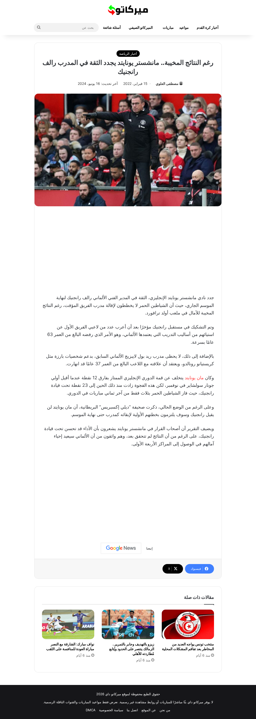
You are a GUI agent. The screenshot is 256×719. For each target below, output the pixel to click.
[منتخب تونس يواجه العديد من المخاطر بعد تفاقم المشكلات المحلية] (188, 624)
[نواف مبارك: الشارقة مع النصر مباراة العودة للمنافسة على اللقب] (68, 624)
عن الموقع (149, 710)
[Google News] (121, 548)
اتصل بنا (132, 710)
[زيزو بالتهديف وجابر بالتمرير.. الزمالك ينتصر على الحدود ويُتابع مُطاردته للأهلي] (128, 624)
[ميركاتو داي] (128, 10)
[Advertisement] (128, 249)
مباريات (168, 27)
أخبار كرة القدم (207, 27)
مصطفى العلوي (167, 83)
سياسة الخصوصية (111, 710)
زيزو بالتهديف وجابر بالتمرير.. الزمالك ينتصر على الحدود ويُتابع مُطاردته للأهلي (131, 649)
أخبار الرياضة (128, 54)
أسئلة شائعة (112, 27)
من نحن (165, 710)
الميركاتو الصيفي (141, 27)
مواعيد (184, 27)
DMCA (91, 710)
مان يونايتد (194, 377)
